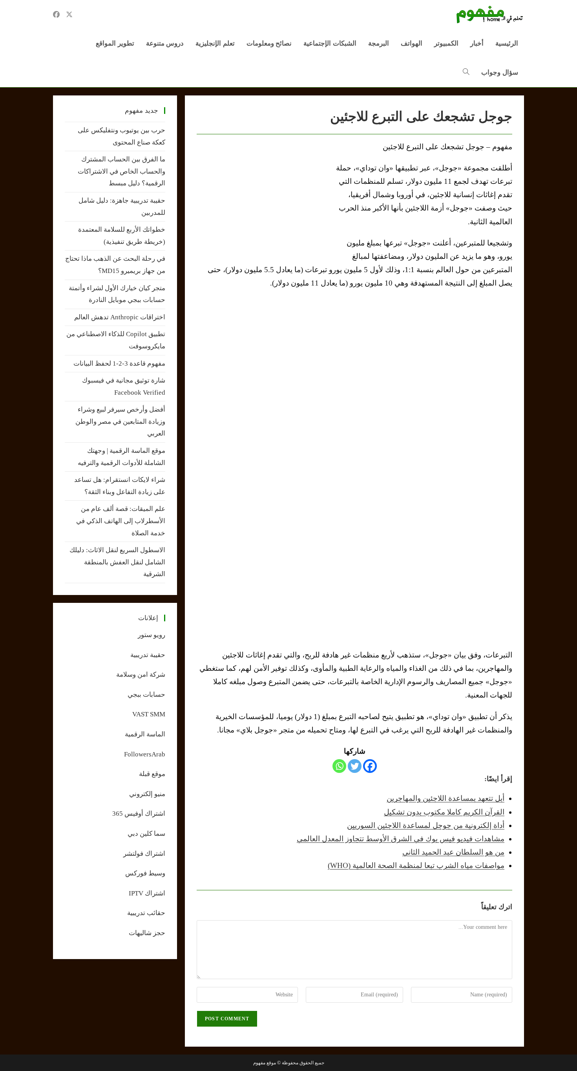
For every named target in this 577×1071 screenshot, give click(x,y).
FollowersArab (144, 754)
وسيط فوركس (145, 873)
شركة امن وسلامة (140, 674)
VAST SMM (148, 714)
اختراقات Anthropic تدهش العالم (119, 317)
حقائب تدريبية (146, 913)
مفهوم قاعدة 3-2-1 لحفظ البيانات (119, 363)
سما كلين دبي (146, 833)
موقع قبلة (152, 774)
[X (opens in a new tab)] (69, 14)
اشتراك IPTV (147, 893)
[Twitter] (355, 766)
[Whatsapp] (339, 766)
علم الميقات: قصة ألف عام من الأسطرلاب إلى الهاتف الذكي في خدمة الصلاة (120, 520)
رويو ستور (151, 635)
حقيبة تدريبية (147, 655)
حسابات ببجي (146, 694)
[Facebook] (370, 766)
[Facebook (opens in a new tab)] (56, 14)
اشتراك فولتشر (144, 853)
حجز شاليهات (147, 933)
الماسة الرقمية (145, 734)
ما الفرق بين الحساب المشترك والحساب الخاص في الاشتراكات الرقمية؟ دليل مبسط (121, 171)
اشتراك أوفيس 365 (138, 813)
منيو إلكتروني (147, 794)
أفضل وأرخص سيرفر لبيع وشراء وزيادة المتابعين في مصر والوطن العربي (120, 421)
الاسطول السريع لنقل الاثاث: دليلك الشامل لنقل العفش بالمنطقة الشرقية (117, 562)
